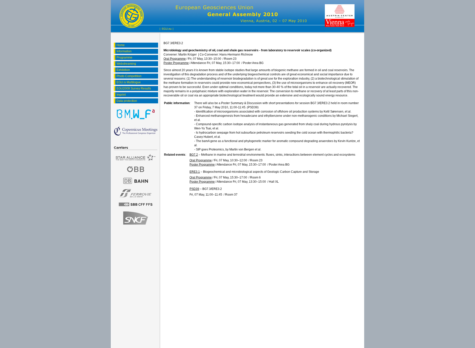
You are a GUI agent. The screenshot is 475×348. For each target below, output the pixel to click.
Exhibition (123, 70)
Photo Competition (129, 76)
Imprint (121, 94)
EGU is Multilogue (129, 82)
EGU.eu (166, 28)
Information (124, 51)
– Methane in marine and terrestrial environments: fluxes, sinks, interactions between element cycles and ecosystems (272, 154)
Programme (124, 57)
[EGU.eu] (131, 16)
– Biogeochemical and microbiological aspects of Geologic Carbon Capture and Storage (254, 172)
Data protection (127, 101)
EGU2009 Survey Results (134, 88)
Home (121, 45)
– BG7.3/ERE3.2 (206, 189)
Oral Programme (175, 58)
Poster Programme (176, 63)
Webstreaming (126, 63)
